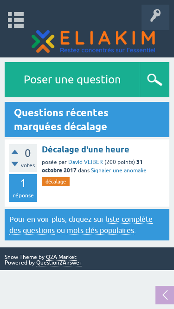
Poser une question (72, 79)
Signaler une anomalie (119, 170)
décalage (55, 181)
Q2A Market (61, 257)
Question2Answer (59, 262)
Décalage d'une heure (85, 149)
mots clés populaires (100, 230)
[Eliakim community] (93, 41)
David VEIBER (85, 162)
